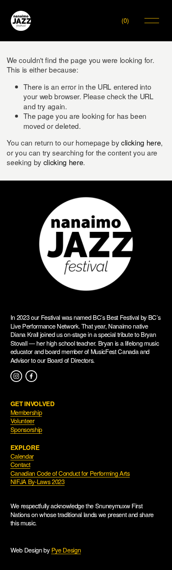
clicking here (141, 142)
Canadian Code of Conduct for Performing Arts (70, 473)
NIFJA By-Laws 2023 (37, 481)
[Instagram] (16, 376)
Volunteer (22, 421)
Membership (26, 412)
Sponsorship (26, 429)
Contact (20, 464)
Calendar (22, 456)
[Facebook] (31, 376)
